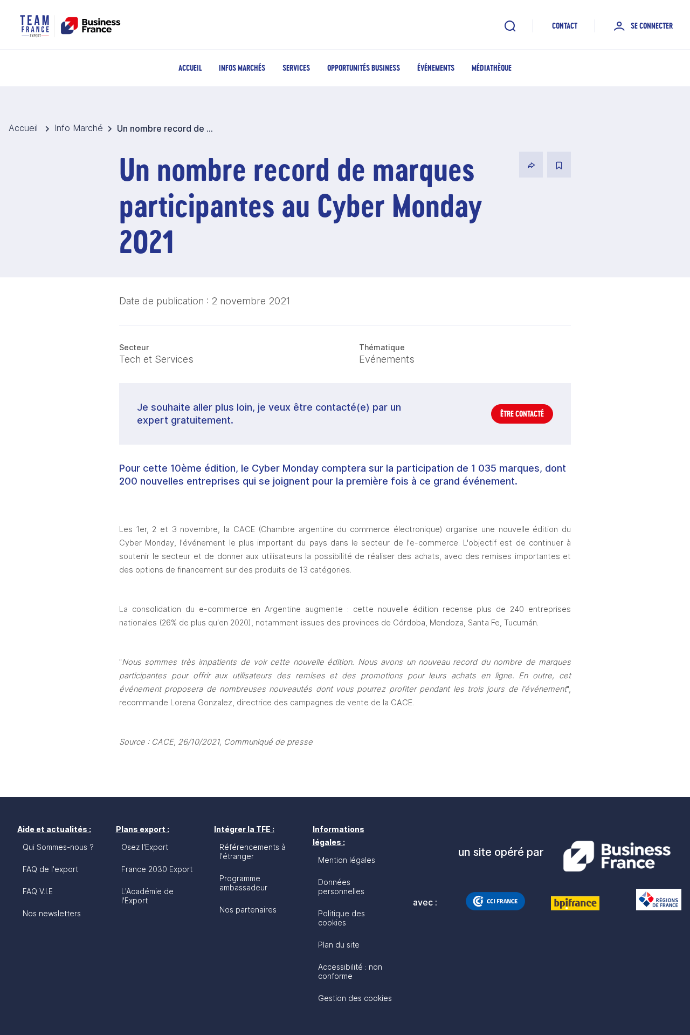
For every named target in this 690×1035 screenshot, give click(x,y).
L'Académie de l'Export (147, 896)
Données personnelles (341, 886)
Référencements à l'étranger (252, 851)
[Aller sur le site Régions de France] (653, 899)
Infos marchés (242, 68)
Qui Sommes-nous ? (58, 847)
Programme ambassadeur (243, 883)
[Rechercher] (510, 26)
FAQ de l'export (50, 869)
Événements (435, 68)
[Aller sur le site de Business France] (616, 856)
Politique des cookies (341, 918)
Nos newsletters (52, 913)
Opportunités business (363, 68)
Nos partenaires (248, 909)
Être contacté (522, 413)
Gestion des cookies (355, 998)
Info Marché (78, 127)
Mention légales (346, 859)
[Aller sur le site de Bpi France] (575, 903)
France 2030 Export (156, 869)
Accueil (190, 68)
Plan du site (339, 944)
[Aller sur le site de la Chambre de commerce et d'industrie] (495, 901)
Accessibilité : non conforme (350, 971)
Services (296, 68)
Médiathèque (492, 68)
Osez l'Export (144, 847)
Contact (564, 26)
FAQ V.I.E (38, 891)
